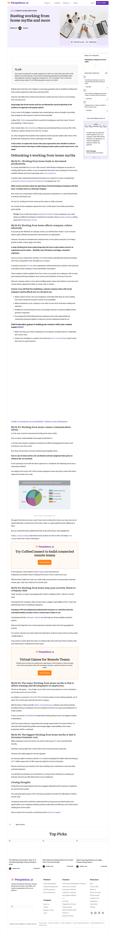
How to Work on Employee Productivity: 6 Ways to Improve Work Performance (96, 94)
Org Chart (65, 901)
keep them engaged (53, 812)
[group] (87, 126)
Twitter (23, 120)
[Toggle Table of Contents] (96, 65)
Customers (57, 3)
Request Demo (45, 562)
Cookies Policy (43, 925)
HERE (20, 327)
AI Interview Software (69, 889)
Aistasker (32, 167)
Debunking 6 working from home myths (95, 61)
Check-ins (65, 913)
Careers (45, 907)
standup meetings (65, 217)
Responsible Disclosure (97, 923)
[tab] (92, 157)
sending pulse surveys (29, 220)
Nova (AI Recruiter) (49, 892)
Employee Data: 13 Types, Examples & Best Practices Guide (95, 106)
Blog (91, 884)
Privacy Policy (42, 923)
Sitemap (92, 907)
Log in (92, 3)
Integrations (94, 901)
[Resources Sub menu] (70, 3)
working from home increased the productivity (27, 181)
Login (45, 913)
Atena (40, 758)
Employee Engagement (50, 886)
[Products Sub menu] (51, 3)
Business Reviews (68, 916)
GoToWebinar (30, 716)
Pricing (75, 3)
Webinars (93, 889)
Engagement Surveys (69, 904)
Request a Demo (48, 910)
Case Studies (94, 886)
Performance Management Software (74, 884)
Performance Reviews (69, 886)
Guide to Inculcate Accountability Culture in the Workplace (39, 422)
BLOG (12, 10)
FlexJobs (29, 266)
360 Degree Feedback (69, 895)
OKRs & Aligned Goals (69, 910)
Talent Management (49, 884)
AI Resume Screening (69, 892)
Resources (66, 3)
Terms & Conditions (53, 923)
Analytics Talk (94, 898)
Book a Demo (101, 3)
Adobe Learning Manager (43, 705)
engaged (41, 572)
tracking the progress (45, 214)
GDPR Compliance (66, 923)
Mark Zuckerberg (31, 128)
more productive (50, 173)
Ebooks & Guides (95, 892)
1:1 (63, 898)
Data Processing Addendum (81, 923)
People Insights (67, 907)
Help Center (93, 904)
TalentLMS (33, 697)
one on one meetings (58, 338)
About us (46, 904)
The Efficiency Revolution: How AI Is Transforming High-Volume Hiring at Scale (95, 81)
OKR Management (49, 889)
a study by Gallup (22, 536)
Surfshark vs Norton (33, 617)
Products (46, 3)
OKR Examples (94, 895)
